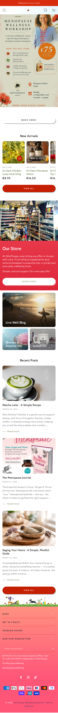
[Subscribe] (54, 648)
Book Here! (29, 120)
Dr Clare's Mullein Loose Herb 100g (11, 172)
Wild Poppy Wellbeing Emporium (29, 702)
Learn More (29, 281)
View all (29, 188)
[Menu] (4, 10)
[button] (45, 10)
